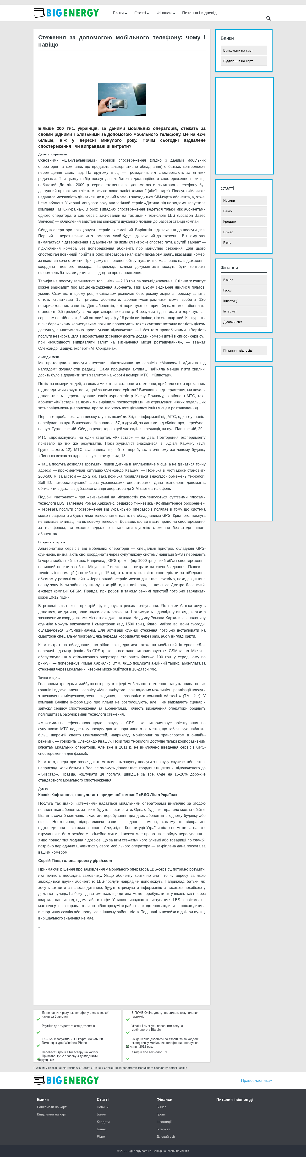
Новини (229, 200)
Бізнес (228, 232)
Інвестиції (230, 301)
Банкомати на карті (238, 50)
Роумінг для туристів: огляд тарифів (68, 1026)
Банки (118, 13)
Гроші (227, 290)
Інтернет (230, 311)
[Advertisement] (122, 66)
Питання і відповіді (200, 13)
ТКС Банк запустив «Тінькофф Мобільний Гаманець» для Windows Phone (72, 1041)
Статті (140, 13)
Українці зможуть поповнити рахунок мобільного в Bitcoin (157, 1027)
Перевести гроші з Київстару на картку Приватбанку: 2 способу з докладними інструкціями (67, 1056)
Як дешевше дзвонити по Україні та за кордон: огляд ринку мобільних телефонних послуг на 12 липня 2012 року (162, 1042)
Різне (227, 242)
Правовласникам (257, 1080)
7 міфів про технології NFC (151, 1052)
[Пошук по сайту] (268, 19)
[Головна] (66, 1087)
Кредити (229, 221)
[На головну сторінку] (66, 20)
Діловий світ (232, 322)
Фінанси (164, 13)
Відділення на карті (238, 61)
